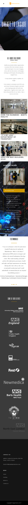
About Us (5, 471)
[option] (14, 257)
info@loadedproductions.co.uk (13, 455)
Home (4, 464)
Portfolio (5, 468)
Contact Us (5, 474)
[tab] (14, 190)
